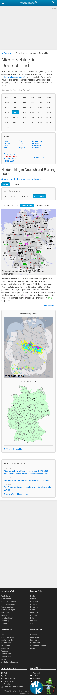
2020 (7, 122)
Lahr (16, 263)
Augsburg (35, 263)
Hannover (29, 231)
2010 (23, 112)
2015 (15, 117)
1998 (23, 102)
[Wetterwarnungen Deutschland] (28, 413)
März (6, 145)
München (33, 620)
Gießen (23, 245)
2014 (7, 117)
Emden (17, 224)
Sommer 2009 (10, 158)
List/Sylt (23, 212)
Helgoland (21, 217)
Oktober (35, 143)
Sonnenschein (43, 205)
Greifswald (48, 219)
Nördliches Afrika (7, 637)
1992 (23, 97)
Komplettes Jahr (37, 157)
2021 (15, 122)
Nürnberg (36, 254)
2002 (7, 107)
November (36, 145)
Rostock (40, 218)
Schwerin (38, 222)
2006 (40, 107)
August (22, 147)
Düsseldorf (14, 239)
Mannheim (23, 254)
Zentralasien (6, 653)
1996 (7, 102)
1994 (40, 97)
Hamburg (30, 222)
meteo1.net (34, 637)
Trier (10, 251)
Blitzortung (5, 612)
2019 (48, 117)
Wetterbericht (6, 598)
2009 (15, 112)
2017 (32, 117)
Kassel (27, 239)
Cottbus (52, 236)
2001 (48, 102)
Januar (7, 141)
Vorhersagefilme (7, 607)
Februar (7, 143)
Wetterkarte (5, 596)
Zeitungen (7, 673)
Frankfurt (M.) (35, 612)
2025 (48, 122)
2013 (48, 112)
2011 (32, 112)
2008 (7, 112)
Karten (5, 184)
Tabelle (15, 184)
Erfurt (34, 243)
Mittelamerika (6, 645)
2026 (7, 127)
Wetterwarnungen (8, 609)
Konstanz (25, 267)
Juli (20, 145)
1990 (7, 97)
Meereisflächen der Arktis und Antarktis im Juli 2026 (26, 480)
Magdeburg (40, 233)
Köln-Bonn (15, 242)
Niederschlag (27, 205)
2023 (32, 122)
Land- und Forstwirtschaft (13, 687)
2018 (40, 117)
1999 (32, 102)
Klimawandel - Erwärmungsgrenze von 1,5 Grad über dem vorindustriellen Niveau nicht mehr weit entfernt (27, 472)
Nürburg (14, 246)
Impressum (34, 640)
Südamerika (6, 648)
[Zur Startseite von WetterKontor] (29, 2)
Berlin (32, 596)
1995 (48, 97)
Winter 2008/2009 (11, 154)
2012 (40, 112)
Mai (20, 141)
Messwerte (5, 615)
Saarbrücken (16, 255)
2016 (23, 117)
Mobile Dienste (9, 678)
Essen (32, 609)
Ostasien (4, 659)
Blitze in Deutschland (14, 449)
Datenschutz (35, 642)
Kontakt (33, 648)
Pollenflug (5, 620)
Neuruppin (44, 227)
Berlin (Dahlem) (49, 230)
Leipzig (43, 240)
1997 (15, 102)
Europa (4, 634)
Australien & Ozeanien (9, 662)
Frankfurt (24, 248)
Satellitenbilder (7, 618)
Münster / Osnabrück (23, 234)
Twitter (35, 676)
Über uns (33, 634)
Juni (21, 143)
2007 (48, 107)
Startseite (7, 53)
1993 (32, 97)
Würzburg (30, 251)
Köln (32, 618)
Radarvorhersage (8, 604)
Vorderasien (6, 651)
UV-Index (4, 623)
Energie (7, 684)
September (37, 141)
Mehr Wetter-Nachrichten (16, 494)
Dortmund (34, 601)
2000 (40, 102)
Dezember (36, 147)
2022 (23, 122)
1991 (15, 97)
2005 (32, 107)
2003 (15, 107)
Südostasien (6, 656)
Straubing (44, 258)
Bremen (23, 225)
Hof (38, 247)
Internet (7, 676)
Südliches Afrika (7, 640)
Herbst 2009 (9, 160)
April (5, 147)
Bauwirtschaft (9, 681)
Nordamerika (6, 642)
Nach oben (49, 305)
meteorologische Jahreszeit (13, 77)
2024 (40, 122)
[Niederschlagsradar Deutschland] (28, 347)
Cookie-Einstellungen (38, 645)
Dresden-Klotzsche (50, 243)
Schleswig (30, 215)
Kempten (32, 268)
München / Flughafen (43, 265)
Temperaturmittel (10, 205)
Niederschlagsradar (8, 601)
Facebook (36, 673)
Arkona (46, 214)
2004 (23, 107)
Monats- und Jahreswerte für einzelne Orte (22, 179)
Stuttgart (26, 259)
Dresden (33, 604)
